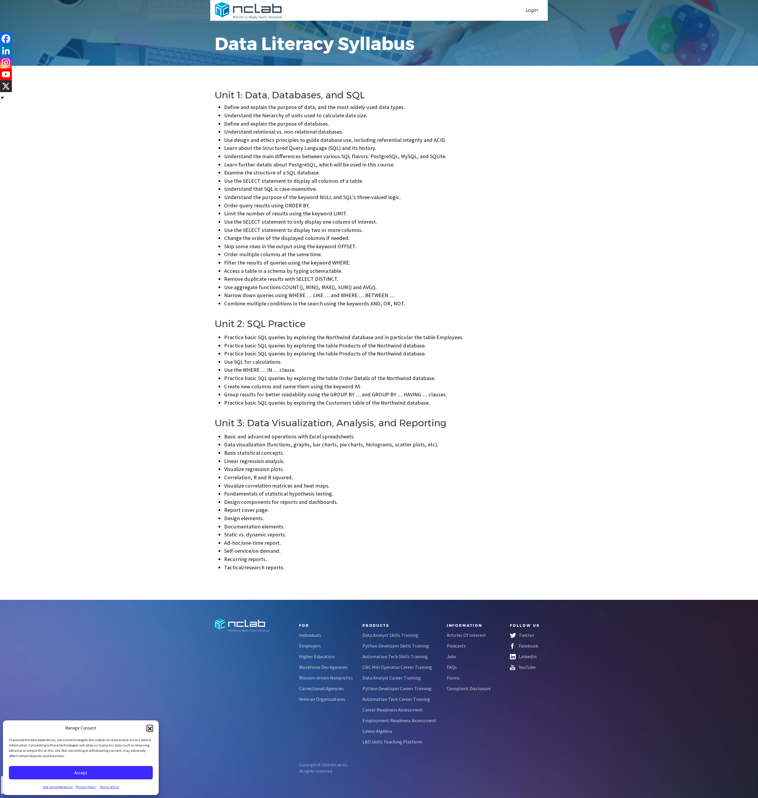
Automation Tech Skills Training (395, 656)
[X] (6, 86)
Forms (453, 678)
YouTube (527, 667)
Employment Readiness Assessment (399, 720)
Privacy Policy (86, 787)
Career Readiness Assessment (392, 710)
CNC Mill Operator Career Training (397, 667)
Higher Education (317, 656)
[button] (150, 728)
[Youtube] (6, 74)
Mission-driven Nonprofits (326, 678)
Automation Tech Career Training (396, 699)
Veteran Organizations (322, 699)
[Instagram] (6, 62)
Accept (80, 772)
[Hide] (2, 97)
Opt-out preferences (58, 787)
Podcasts (456, 646)
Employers (310, 646)
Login (532, 10)
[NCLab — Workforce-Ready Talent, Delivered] (248, 10)
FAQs (452, 667)
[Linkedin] (6, 51)
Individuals (310, 635)
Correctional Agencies (321, 688)
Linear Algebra (377, 731)
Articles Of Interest (466, 635)
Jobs (451, 656)
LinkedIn (528, 656)
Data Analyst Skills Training (390, 635)
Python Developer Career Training (396, 688)
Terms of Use (109, 787)
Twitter (526, 635)
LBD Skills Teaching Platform (392, 742)
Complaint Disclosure (469, 688)
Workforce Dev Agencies (323, 667)
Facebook (528, 646)
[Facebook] (6, 39)
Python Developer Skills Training (395, 646)
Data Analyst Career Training (391, 678)
